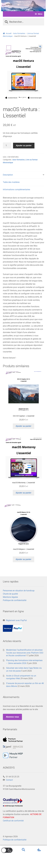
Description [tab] (8, 175)
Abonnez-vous (12, 717)
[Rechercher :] (23, 22)
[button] (40, 47)
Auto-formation (19, 33)
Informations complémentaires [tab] (16, 189)
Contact (9, 780)
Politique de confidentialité (14, 600)
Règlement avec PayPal (16, 620)
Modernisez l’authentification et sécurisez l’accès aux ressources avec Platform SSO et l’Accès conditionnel (24, 653)
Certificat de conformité (13, 820)
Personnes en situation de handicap (18, 590)
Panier (36, 847)
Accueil (8, 33)
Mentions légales (10, 597)
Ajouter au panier (24, 145)
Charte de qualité (10, 594)
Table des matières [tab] (11, 182)
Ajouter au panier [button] (23, 426)
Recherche (23, 850)
